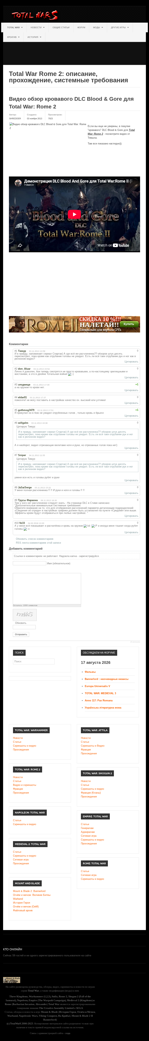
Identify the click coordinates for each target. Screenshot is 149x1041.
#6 (16, 422)
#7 (16, 455)
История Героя (21, 902)
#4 (16, 397)
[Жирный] (15, 570)
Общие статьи (61, 27)
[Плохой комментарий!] (128, 351)
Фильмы (90, 671)
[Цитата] (20, 570)
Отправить (21, 634)
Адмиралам (88, 831)
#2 (16, 368)
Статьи (17, 741)
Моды (96, 27)
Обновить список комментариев (34, 538)
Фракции (86, 749)
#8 (16, 487)
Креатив (12, 37)
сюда (67, 1033)
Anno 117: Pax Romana (99, 700)
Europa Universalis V (97, 686)
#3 (16, 384)
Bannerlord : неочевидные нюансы (106, 679)
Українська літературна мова (103, 707)
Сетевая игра (88, 835)
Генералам (87, 828)
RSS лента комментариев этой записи (38, 542)
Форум (81, 27)
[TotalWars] (35, 16)
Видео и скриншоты (24, 785)
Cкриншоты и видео (92, 788)
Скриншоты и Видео (92, 745)
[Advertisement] (73, 50)
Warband (18, 898)
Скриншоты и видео (24, 745)
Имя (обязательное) (58, 563)
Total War (13, 27)
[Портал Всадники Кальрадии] (11, 980)
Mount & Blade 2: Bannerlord (29, 891)
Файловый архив (23, 910)
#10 (17, 523)
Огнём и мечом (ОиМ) (26, 906)
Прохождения (21, 749)
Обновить (20, 623)
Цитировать (131, 361)
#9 (16, 500)
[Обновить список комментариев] (35, 344)
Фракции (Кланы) (91, 792)
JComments (135, 642)
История (33, 37)
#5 (16, 410)
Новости (36, 27)
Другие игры (118, 27)
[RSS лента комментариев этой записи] (31, 344)
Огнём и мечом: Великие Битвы (31, 895)
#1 (16, 351)
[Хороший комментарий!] (124, 351)
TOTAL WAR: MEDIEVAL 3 (100, 693)
